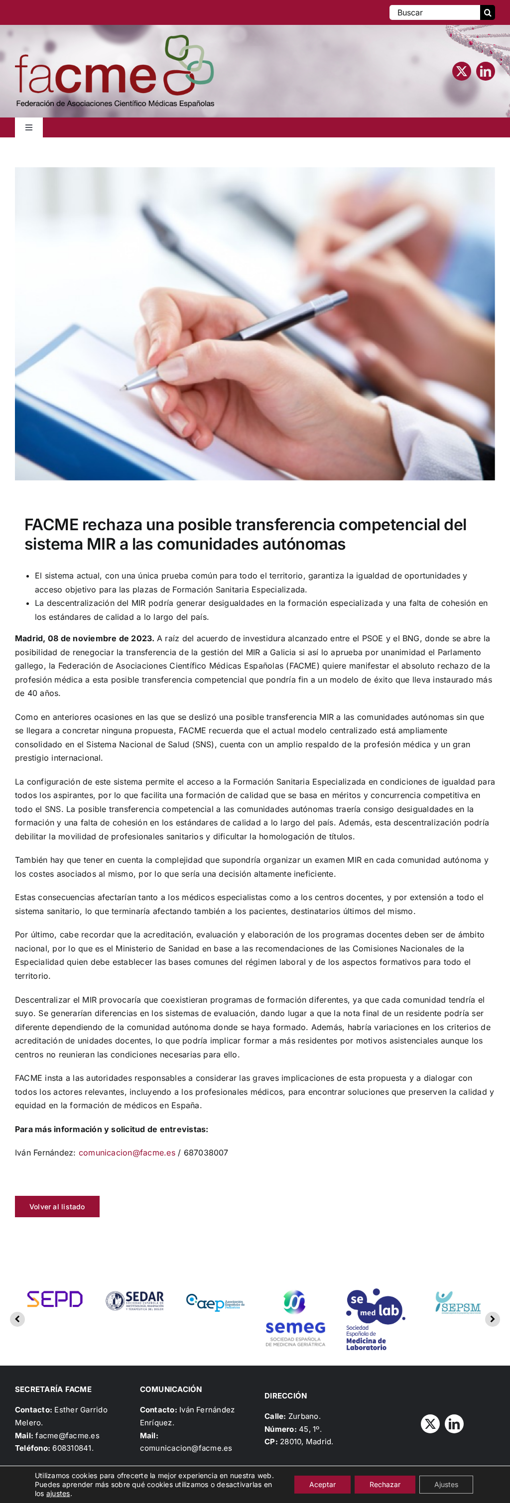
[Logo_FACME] (114, 39)
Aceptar (322, 1484)
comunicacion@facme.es (127, 1152)
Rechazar (385, 1484)
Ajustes (446, 1484)
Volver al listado (57, 1206)
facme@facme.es (67, 1435)
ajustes (58, 1493)
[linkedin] (485, 71)
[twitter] (461, 71)
